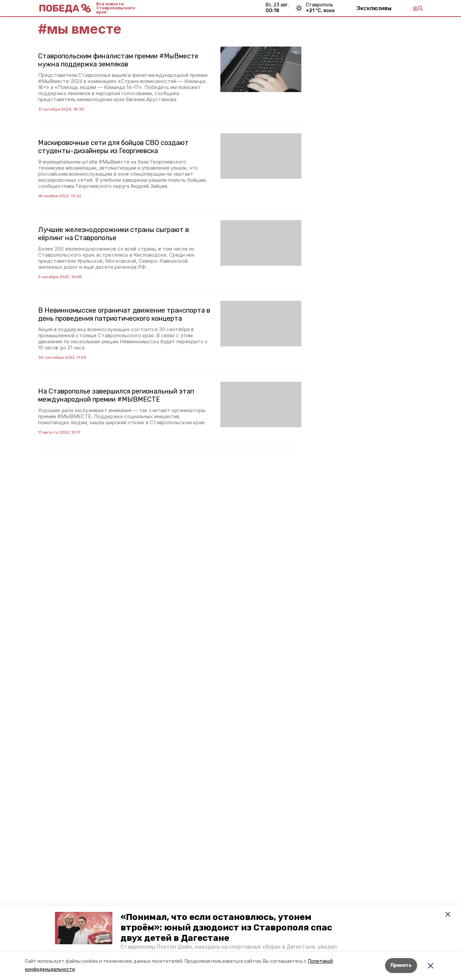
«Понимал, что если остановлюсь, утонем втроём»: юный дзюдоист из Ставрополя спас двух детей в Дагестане (226, 927)
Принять (401, 965)
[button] (83, 928)
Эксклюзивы (373, 8)
